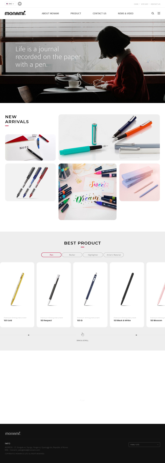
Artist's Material (114, 255)
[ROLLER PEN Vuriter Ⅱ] (30, 182)
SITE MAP (144, 4)
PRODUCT (76, 13)
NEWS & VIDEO (125, 13)
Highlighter (93, 255)
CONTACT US (155, 4)
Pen (51, 255)
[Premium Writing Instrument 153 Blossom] (139, 182)
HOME (136, 4)
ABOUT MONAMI (50, 13)
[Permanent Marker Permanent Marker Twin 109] (30, 147)
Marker (72, 255)
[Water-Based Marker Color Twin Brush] (88, 191)
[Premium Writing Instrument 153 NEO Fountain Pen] (109, 137)
